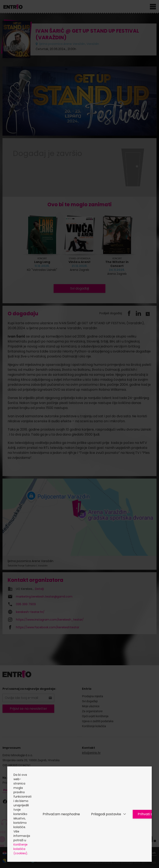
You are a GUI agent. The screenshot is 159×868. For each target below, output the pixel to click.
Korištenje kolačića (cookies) (20, 848)
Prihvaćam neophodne (61, 814)
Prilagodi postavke (106, 814)
